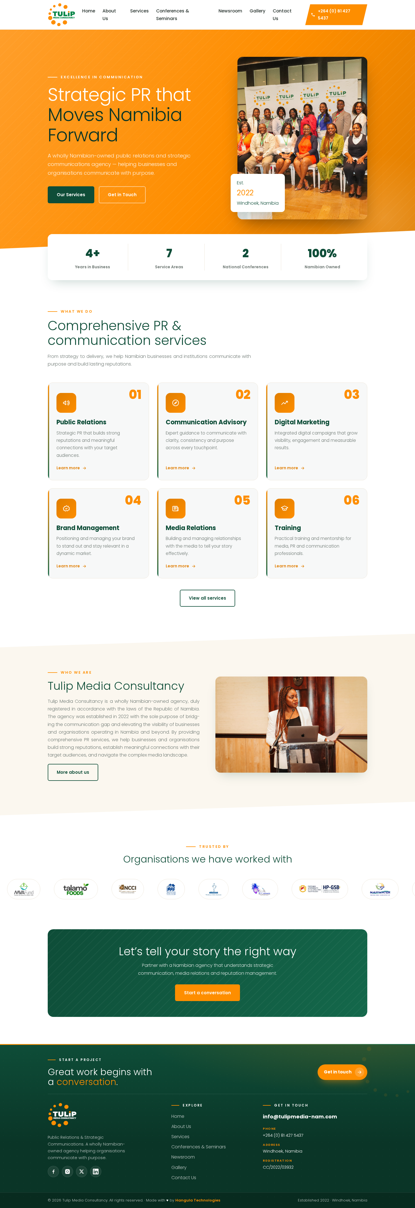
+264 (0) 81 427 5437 (283, 1135)
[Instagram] (67, 1171)
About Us (109, 14)
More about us (73, 772)
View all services (207, 598)
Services (139, 11)
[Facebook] (53, 1171)
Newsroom (230, 11)
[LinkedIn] (95, 1171)
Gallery (257, 11)
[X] (81, 1171)
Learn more (68, 468)
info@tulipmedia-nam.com (300, 1116)
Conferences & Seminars (172, 14)
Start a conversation (207, 993)
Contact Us (282, 14)
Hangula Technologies (197, 1200)
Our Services (71, 195)
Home (88, 11)
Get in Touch (122, 195)
